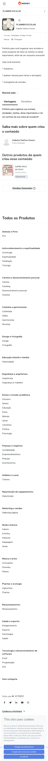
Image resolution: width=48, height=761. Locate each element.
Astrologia (7, 252)
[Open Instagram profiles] (28, 702)
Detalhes (26, 101)
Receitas (6, 324)
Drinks (5, 315)
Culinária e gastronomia (14, 307)
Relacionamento (9, 609)
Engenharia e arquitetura (14, 374)
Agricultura (7, 588)
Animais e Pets (10, 231)
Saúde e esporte (10, 621)
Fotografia (7, 345)
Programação (8, 662)
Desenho (6, 567)
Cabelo (5, 529)
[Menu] (4, 4)
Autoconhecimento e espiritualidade (21, 248)
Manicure (6, 537)
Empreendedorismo (11, 454)
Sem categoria (9, 679)
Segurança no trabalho (12, 382)
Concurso (6, 399)
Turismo (6, 479)
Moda (4, 546)
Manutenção (8, 496)
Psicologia (7, 433)
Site (4, 666)
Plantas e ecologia (12, 583)
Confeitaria (7, 311)
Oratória (6, 294)
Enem (4, 412)
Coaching (6, 286)
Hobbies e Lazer (10, 475)
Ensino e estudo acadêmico (16, 394)
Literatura (6, 424)
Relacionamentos (11, 604)
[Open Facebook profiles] (4, 702)
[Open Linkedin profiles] (16, 702)
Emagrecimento (9, 625)
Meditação (7, 261)
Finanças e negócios (12, 445)
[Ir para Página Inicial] (24, 3)
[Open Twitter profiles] (10, 702)
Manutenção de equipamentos (17, 491)
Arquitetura (7, 378)
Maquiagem (7, 542)
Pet (4, 236)
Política (5, 429)
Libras (5, 420)
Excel (4, 658)
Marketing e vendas (12, 508)
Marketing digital (10, 512)
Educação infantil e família (15, 357)
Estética (6, 533)
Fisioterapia (7, 634)
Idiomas (5, 416)
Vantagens (10, 101)
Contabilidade (8, 450)
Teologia (6, 265)
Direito (5, 403)
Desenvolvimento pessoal (14, 290)
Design (5, 340)
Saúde (5, 638)
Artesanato (7, 563)
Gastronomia (8, 320)
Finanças (6, 458)
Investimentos (9, 462)
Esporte (6, 629)
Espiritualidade (9, 256)
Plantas (5, 592)
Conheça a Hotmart (12, 711)
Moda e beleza (9, 525)
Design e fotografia (12, 336)
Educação (6, 407)
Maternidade (8, 361)
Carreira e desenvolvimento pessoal (21, 277)
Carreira (5, 282)
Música (5, 571)
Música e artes (9, 558)
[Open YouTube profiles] (22, 702)
